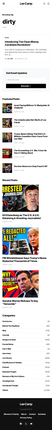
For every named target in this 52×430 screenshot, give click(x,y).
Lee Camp (26, 3)
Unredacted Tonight (10, 385)
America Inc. (7, 321)
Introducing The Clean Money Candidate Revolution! (22, 43)
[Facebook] (21, 423)
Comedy (5, 335)
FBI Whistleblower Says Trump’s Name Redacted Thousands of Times (24, 260)
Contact (32, 414)
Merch (24, 414)
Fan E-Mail (6, 349)
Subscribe (25, 86)
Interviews (6, 353)
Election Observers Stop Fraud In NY (31, 166)
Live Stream (7, 358)
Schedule (42, 414)
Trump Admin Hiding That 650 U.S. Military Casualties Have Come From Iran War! (31, 136)
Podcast (5, 367)
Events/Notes (7, 344)
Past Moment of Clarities (12, 363)
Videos (5, 390)
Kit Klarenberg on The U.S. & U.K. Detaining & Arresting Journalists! (21, 217)
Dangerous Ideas (9, 340)
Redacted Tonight (9, 372)
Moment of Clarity (11, 414)
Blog (7, 37)
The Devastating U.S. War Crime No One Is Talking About (30, 151)
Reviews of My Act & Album (13, 376)
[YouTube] (31, 423)
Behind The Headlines (10, 326)
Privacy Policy (26, 418)
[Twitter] (26, 423)
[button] (3, 3)
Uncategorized (8, 381)
